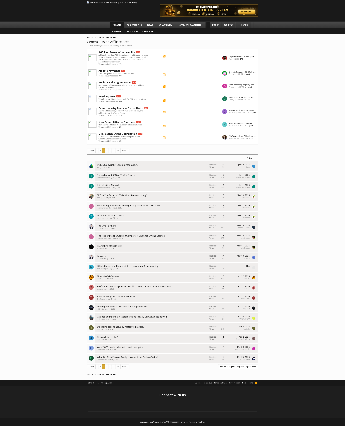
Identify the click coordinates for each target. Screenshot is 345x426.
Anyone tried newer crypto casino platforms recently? (251, 110)
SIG (98, 167)
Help (244, 383)
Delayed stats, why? (107, 337)
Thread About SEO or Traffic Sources (116, 175)
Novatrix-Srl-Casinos (108, 276)
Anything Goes (107, 96)
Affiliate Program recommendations (116, 296)
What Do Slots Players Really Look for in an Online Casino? (127, 357)
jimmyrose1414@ (103, 177)
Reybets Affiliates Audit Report (241, 56)
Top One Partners (106, 225)
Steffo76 (246, 258)
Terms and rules (220, 383)
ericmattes (246, 197)
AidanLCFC (101, 319)
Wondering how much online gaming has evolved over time (128, 205)
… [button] (113, 150)
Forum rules (148, 31)
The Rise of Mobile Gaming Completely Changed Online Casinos (131, 235)
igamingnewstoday (104, 208)
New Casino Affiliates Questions (117, 122)
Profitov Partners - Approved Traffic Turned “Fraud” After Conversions (134, 286)
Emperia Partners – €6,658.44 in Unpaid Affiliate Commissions (254, 72)
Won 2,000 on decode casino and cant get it (120, 347)
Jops (248, 167)
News (150, 25)
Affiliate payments (190, 25)
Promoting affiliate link (109, 245)
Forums (117, 25)
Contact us (207, 383)
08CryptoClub (244, 359)
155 (118, 150)
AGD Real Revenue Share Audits (117, 52)
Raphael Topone (243, 228)
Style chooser (93, 383)
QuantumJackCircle (242, 349)
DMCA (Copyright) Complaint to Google (118, 164)
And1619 (100, 228)
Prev (92, 150)
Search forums (131, 31)
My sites (198, 383)
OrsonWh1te (102, 360)
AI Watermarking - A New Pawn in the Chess (247, 136)
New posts (117, 31)
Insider (99, 279)
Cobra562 (101, 349)
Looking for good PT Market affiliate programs (122, 306)
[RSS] (164, 56)
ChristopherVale (253, 112)
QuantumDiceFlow (243, 339)
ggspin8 (247, 74)
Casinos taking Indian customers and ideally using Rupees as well (132, 316)
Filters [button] (250, 158)
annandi (248, 87)
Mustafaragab (102, 268)
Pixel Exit (201, 422)
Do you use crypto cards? (110, 215)
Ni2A (251, 138)
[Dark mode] (256, 25)
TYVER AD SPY (244, 319)
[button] (175, 25)
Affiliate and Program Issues (115, 82)
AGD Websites (134, 25)
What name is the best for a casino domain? (247, 97)
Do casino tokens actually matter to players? (120, 326)
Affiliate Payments (109, 70)
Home (250, 383)
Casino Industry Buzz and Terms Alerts (120, 108)
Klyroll (250, 125)
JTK (241, 59)
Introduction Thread (108, 185)
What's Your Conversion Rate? (241, 123)
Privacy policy (234, 383)
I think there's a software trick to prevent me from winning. (128, 266)
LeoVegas (102, 255)
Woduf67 (100, 248)
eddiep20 (100, 198)
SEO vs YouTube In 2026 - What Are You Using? (122, 195)
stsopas (100, 289)
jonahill (247, 100)
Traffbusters (101, 299)
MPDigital (100, 309)
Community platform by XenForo (164, 422)
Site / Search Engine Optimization (118, 133)
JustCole (100, 329)
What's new (165, 25)
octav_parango (102, 218)
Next (124, 150)
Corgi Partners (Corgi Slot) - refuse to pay (245, 84)
